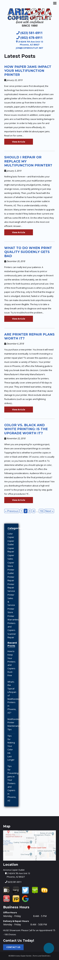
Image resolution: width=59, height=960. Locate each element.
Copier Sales (11, 557)
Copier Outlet (11, 542)
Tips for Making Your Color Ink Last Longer (11, 747)
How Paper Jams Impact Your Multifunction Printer (27, 71)
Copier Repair (11, 550)
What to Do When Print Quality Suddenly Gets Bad (28, 252)
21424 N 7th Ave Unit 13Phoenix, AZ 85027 (30, 43)
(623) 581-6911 (31, 33)
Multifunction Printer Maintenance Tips (14, 724)
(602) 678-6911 (31, 37)
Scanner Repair (12, 635)
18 (41, 511)
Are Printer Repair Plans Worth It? (29, 336)
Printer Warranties (13, 618)
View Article (18, 141)
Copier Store (11, 564)
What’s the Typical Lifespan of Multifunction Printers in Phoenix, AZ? (14, 697)
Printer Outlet (11, 571)
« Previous (11, 511)
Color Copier (11, 535)
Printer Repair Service (11, 588)
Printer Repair (11, 578)
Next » (49, 511)
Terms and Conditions (41, 956)
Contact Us (13, 947)
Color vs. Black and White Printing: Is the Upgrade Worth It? (26, 429)
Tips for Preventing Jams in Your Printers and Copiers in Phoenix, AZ (13, 783)
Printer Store (11, 610)
